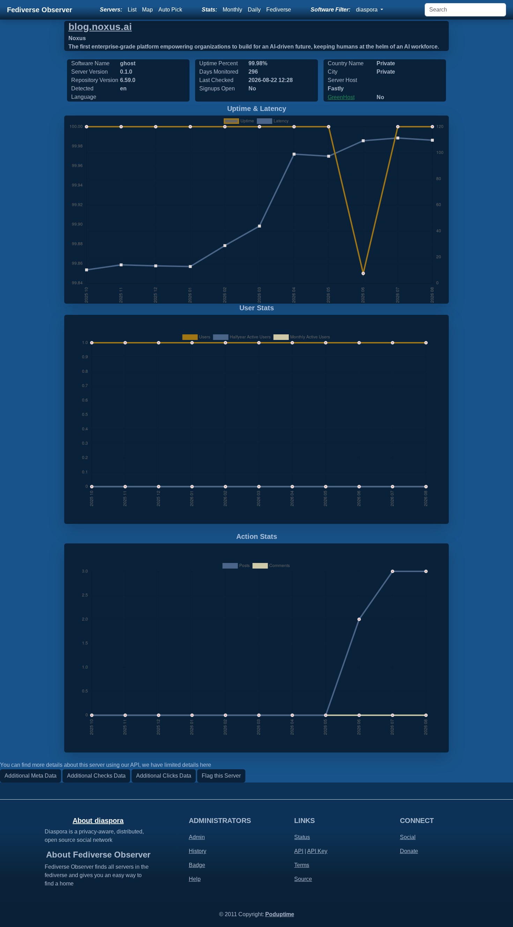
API (298, 851)
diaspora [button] (367, 10)
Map (147, 10)
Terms (301, 865)
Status (302, 837)
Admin (197, 837)
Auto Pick (170, 10)
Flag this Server (221, 776)
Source (303, 879)
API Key (317, 851)
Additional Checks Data (96, 776)
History (197, 851)
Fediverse (278, 10)
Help (195, 879)
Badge (197, 865)
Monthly (232, 10)
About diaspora (98, 820)
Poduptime (279, 914)
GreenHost (341, 97)
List (132, 10)
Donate (409, 851)
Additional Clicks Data (163, 776)
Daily (254, 10)
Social (408, 837)
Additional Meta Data (31, 776)
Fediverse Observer (39, 10)
